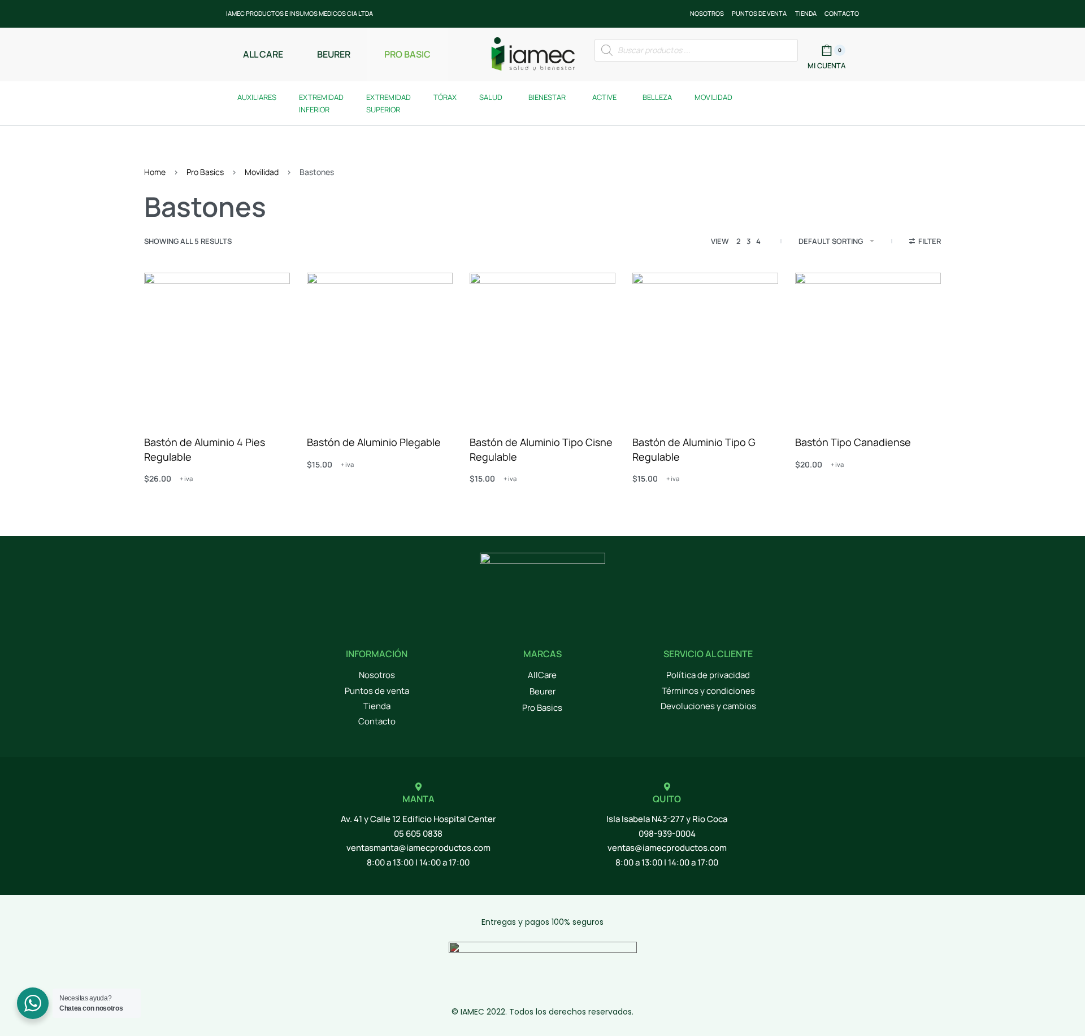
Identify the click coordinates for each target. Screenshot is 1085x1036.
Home (155, 172)
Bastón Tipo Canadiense (853, 442)
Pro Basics (205, 172)
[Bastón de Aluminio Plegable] (380, 345)
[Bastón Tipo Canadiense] (868, 345)
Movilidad (262, 172)
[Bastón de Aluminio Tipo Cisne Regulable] (542, 345)
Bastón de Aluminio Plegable (374, 442)
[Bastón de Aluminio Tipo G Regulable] (705, 345)
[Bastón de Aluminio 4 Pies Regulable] (217, 345)
